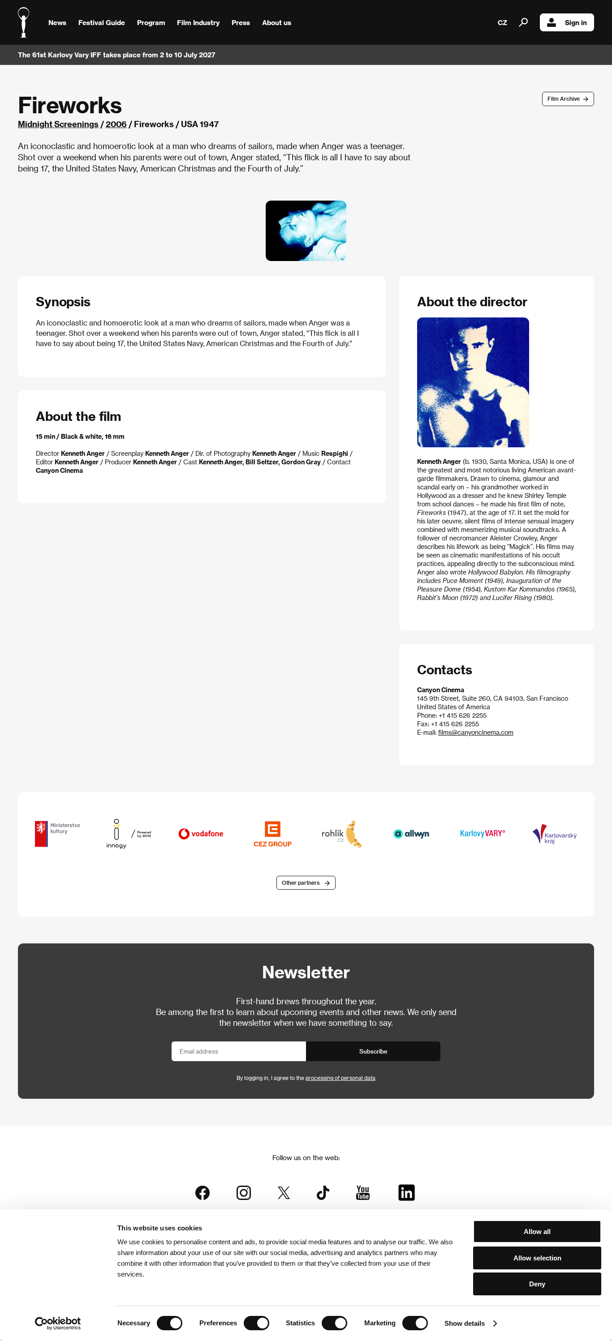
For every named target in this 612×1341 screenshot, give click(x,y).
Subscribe (373, 1051)
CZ (502, 22)
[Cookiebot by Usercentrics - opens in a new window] (58, 1323)
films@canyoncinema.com (475, 732)
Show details (464, 1323)
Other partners (300, 882)
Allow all (537, 1231)
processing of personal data (340, 1078)
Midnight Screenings (58, 124)
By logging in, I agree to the (306, 1078)
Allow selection (537, 1258)
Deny (537, 1284)
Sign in (576, 22)
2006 (116, 124)
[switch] (256, 1323)
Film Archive (563, 98)
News (57, 22)
